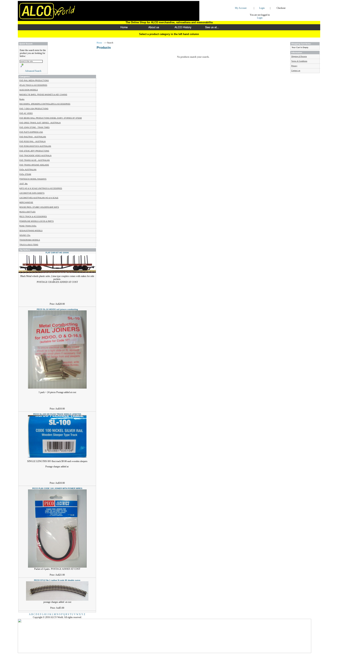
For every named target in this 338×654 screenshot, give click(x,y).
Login (262, 8)
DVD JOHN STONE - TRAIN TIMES (34, 127)
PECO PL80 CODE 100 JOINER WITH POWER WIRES (57, 488)
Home (100, 42)
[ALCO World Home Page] (125, 29)
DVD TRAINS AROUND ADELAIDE (34, 165)
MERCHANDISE (26, 202)
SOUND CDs (24, 235)
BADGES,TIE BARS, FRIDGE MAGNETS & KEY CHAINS (43, 95)
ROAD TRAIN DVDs (27, 226)
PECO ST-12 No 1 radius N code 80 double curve (57, 580)
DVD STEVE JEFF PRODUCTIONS (34, 151)
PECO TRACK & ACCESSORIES (33, 217)
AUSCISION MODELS (28, 90)
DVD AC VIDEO (26, 113)
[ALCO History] (183, 29)
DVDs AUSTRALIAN (27, 170)
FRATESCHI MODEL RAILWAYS (32, 179)
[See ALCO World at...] (213, 29)
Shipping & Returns (299, 56)
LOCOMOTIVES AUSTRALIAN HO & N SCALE (38, 198)
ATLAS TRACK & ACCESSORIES (33, 85)
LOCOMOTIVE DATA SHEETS (31, 193)
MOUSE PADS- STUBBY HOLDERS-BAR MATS (39, 207)
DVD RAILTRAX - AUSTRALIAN (32, 137)
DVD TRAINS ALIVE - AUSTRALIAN (34, 160)
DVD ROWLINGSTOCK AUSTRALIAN (35, 146)
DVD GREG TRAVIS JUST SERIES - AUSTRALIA (40, 123)
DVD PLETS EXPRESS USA (31, 132)
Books (21, 99)
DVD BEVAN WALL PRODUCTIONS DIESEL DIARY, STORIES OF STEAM (50, 118)
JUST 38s (23, 184)
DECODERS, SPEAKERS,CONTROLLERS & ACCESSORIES (44, 104)
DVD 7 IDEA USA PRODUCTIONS (33, 109)
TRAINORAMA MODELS (29, 240)
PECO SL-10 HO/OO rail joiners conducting (57, 309)
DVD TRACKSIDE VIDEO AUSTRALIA (35, 156)
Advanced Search (33, 71)
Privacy (294, 66)
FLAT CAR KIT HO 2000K (57, 253)
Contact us (295, 71)
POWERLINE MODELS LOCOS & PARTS (36, 221)
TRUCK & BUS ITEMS (28, 245)
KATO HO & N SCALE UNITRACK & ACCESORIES (40, 188)
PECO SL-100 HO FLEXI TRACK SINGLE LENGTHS (57, 414)
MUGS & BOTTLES (27, 212)
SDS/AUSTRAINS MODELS (30, 231)
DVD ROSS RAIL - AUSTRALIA (32, 141)
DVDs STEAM (25, 174)
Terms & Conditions (299, 61)
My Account (240, 8)
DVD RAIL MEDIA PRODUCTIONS (34, 81)
